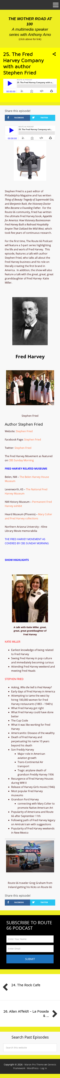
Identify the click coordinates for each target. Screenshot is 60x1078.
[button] (30, 5)
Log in (43, 1068)
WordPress (33, 1068)
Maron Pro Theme (34, 1064)
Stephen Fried (24, 431)
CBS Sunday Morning (21, 460)
